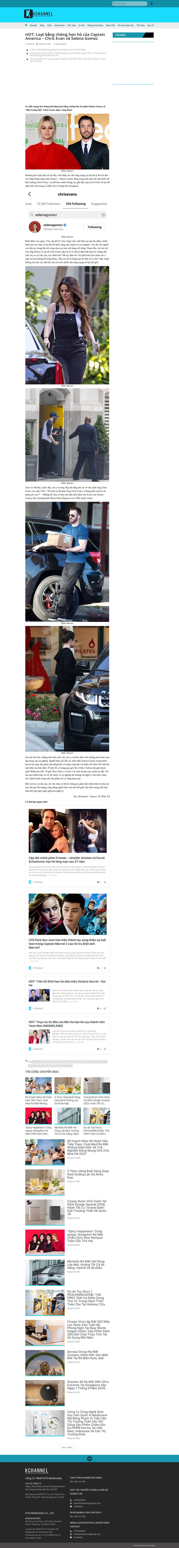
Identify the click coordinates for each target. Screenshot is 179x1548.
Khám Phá (110, 25)
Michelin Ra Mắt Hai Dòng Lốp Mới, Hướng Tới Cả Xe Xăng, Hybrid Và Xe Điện (67, 1130)
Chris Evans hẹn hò (68, 1061)
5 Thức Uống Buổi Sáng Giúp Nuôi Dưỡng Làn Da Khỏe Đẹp (58, 49)
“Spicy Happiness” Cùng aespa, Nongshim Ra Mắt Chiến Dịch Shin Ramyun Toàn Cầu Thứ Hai (85, 1236)
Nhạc (42, 25)
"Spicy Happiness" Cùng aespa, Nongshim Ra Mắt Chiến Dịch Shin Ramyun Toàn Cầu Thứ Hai (68, 59)
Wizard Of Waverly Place (65, 1065)
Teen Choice (52, 1065)
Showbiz (33, 25)
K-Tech (82, 25)
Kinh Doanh (60, 25)
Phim (49, 25)
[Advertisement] (67, 83)
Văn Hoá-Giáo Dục (126, 25)
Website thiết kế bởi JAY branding (144, 1545)
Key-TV (150, 25)
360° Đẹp (71, 25)
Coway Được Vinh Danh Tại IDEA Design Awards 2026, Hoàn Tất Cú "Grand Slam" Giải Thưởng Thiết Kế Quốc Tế (68, 54)
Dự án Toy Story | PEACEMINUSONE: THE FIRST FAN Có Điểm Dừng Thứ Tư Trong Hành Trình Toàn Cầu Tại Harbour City (96, 1130)
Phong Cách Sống (95, 25)
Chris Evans (57, 1061)
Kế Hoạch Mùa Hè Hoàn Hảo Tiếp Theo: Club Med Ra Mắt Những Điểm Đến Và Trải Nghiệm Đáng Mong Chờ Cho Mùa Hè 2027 (38, 1100)
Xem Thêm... (68, 1447)
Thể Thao (141, 25)
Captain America (47, 1061)
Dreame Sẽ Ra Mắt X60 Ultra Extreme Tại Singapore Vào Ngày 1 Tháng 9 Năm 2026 (88, 1385)
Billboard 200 (36, 1061)
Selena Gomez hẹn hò (40, 1065)
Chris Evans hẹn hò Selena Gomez (86, 1061)
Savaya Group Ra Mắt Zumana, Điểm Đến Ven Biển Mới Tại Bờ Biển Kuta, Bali (87, 1355)
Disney (100, 1061)
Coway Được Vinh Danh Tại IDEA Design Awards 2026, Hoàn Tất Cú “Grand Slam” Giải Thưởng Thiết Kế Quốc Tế (86, 1207)
